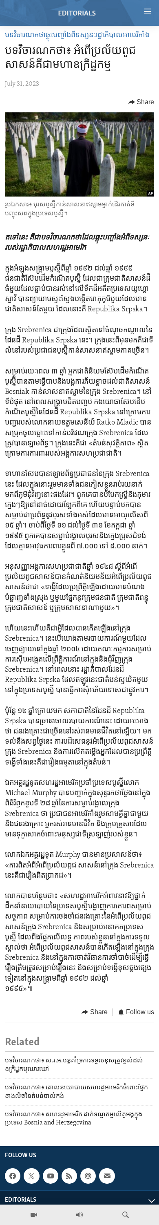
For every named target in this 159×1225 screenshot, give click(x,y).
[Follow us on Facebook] (12, 1176)
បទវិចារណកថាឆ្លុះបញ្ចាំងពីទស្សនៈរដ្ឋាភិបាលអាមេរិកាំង (77, 35)
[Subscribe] (107, 1176)
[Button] (141, 102)
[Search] (125, 1215)
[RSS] (69, 1176)
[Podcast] (88, 1176)
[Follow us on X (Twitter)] (31, 1176)
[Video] (34, 1215)
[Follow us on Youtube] (50, 1176)
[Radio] (79, 1215)
